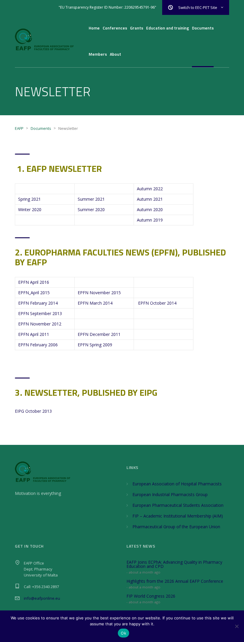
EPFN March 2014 (95, 303)
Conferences (115, 28)
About (115, 54)
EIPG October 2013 (33, 411)
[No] (237, 626)
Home (94, 28)
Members (98, 54)
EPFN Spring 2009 (95, 345)
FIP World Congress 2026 (150, 596)
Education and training (167, 28)
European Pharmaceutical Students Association (177, 505)
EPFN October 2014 (157, 303)
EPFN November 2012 (39, 324)
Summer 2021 (91, 199)
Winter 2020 (29, 209)
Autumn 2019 (150, 220)
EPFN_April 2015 (34, 292)
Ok (123, 633)
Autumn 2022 (150, 188)
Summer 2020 (91, 209)
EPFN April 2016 (33, 282)
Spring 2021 (29, 199)
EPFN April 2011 (33, 334)
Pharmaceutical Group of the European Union (176, 526)
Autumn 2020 (150, 209)
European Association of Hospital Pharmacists (177, 484)
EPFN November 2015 (99, 292)
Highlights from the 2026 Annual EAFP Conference (174, 581)
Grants (136, 28)
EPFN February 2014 (38, 303)
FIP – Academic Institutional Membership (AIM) (177, 516)
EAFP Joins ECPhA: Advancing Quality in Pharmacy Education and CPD (174, 564)
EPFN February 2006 (38, 345)
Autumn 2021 (150, 199)
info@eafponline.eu (42, 598)
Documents (203, 28)
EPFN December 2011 (99, 334)
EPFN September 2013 (40, 313)
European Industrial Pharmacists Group (170, 494)
